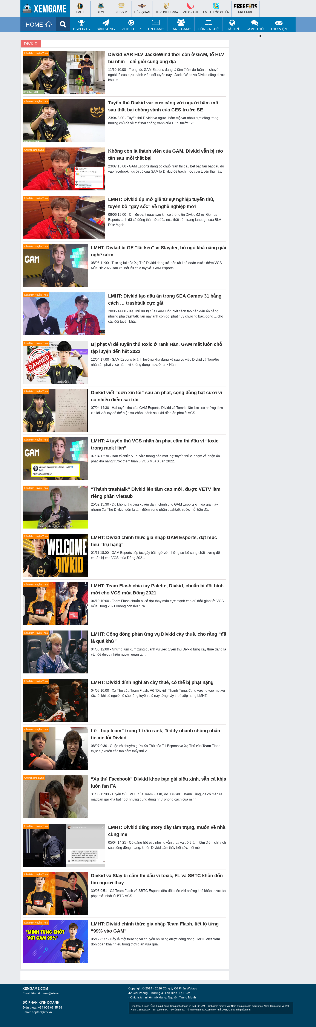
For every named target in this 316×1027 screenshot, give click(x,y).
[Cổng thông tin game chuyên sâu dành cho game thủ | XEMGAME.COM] (46, 9)
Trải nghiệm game (194, 1009)
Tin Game (155, 29)
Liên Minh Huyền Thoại (36, 53)
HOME (34, 24)
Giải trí (232, 29)
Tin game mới (160, 1009)
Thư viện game (176, 1009)
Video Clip (131, 29)
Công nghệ (208, 29)
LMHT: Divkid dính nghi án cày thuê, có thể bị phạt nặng (152, 682)
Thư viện (278, 29)
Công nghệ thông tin (180, 1006)
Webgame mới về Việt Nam (222, 1006)
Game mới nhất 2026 (216, 1009)
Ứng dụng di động (159, 1006)
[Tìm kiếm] (63, 24)
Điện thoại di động (140, 1006)
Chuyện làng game (34, 150)
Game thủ (254, 29)
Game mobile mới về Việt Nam (253, 1006)
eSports (81, 29)
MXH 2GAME (199, 1006)
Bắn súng (106, 29)
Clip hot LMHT (144, 1009)
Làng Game (181, 29)
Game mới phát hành (239, 1009)
